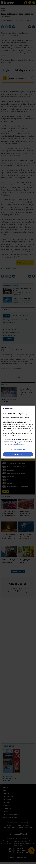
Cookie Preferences (18, 449)
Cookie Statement (18, 444)
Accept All (18, 454)
